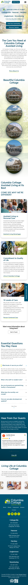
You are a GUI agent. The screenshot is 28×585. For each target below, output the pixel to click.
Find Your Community (14, 23)
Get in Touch (13, 332)
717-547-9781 (14, 554)
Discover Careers (14, 27)
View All (14, 455)
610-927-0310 (14, 565)
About (4, 507)
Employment (16, 507)
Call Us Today (16, 2)
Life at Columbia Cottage (11, 276)
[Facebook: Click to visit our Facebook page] (8, 514)
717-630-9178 (14, 533)
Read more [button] (4, 447)
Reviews (22, 507)
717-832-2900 (14, 543)
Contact (14, 510)
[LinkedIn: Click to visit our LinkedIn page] (15, 514)
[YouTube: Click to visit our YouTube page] (12, 514)
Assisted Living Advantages (12, 234)
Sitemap (20, 574)
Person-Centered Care (10, 317)
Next (25, 485)
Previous (2, 485)
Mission (9, 507)
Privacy (24, 574)
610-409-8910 (14, 522)
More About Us (14, 71)
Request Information (26, 293)
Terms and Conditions (6, 576)
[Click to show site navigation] (25, 2)
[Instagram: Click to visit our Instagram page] (18, 514)
